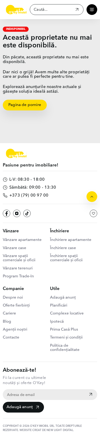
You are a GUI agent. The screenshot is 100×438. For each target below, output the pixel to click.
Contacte (11, 337)
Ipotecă (57, 322)
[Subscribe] (90, 395)
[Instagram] (16, 213)
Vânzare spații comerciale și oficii (19, 258)
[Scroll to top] (92, 196)
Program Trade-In (18, 276)
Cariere (9, 313)
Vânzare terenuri (18, 268)
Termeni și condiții (66, 337)
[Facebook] (6, 213)
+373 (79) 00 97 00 (28, 195)
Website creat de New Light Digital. (47, 430)
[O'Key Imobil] (16, 9)
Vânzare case (14, 248)
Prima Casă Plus (64, 330)
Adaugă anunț (20, 407)
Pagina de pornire (24, 105)
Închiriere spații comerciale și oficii (66, 258)
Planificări (58, 305)
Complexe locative (67, 313)
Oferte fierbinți (16, 305)
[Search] (77, 10)
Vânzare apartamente (22, 240)
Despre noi (13, 298)
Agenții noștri (15, 330)
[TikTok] (27, 213)
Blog (7, 322)
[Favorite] (93, 213)
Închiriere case (63, 248)
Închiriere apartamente (70, 240)
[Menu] (92, 9)
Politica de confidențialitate (65, 348)
